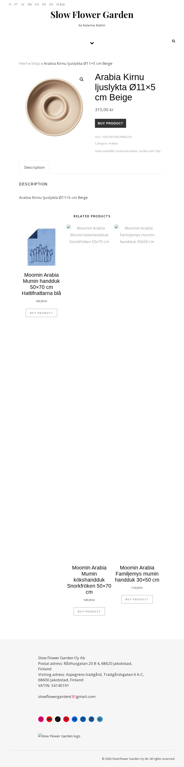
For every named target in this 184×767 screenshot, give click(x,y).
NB (30, 4)
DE (51, 4)
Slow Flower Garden (92, 14)
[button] (82, 79)
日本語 (60, 4)
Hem (23, 63)
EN (44, 4)
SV (22, 4)
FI (10, 4)
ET (16, 4)
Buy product (110, 123)
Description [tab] (34, 167)
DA (37, 4)
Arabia (113, 143)
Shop (35, 63)
